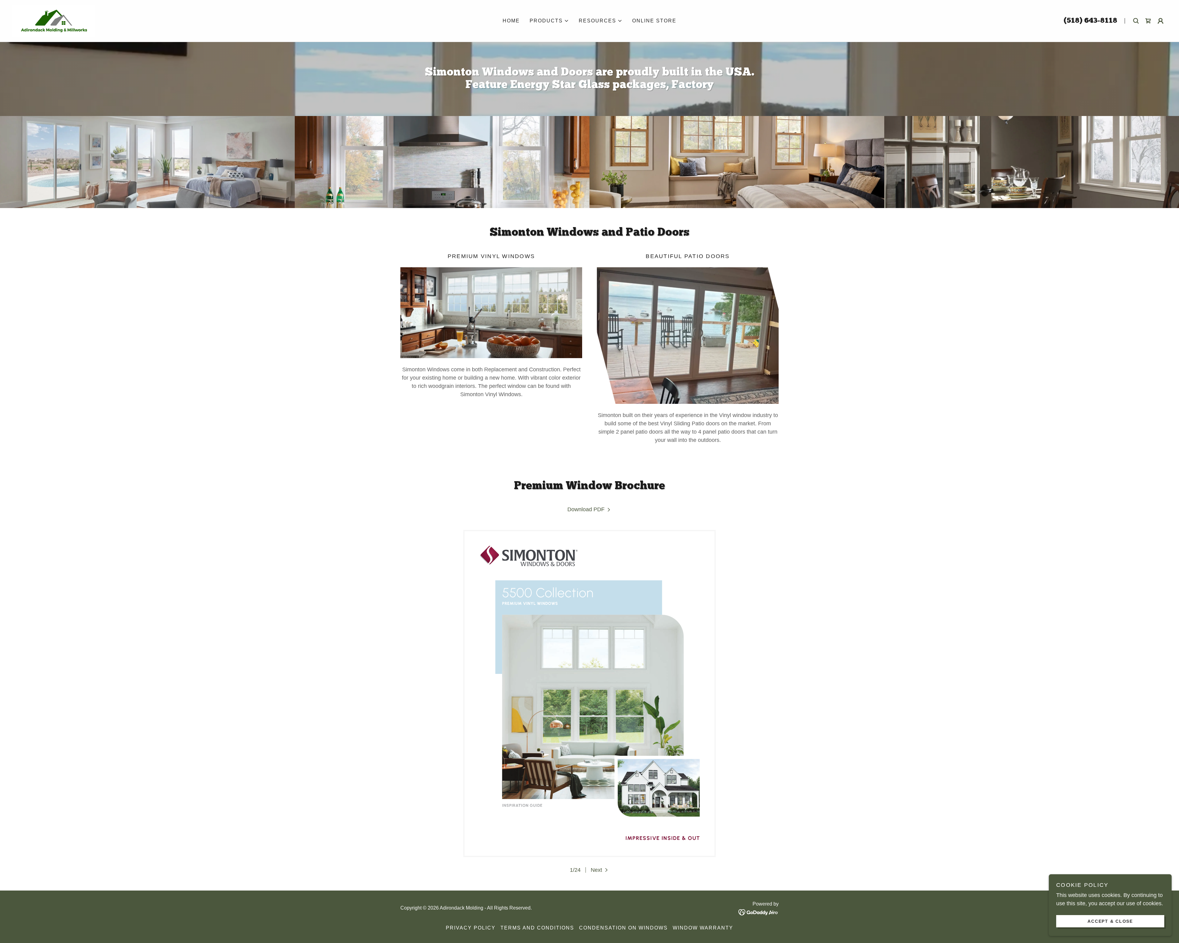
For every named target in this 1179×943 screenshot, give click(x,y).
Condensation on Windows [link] (623, 927)
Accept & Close (1110, 920)
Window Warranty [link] (703, 927)
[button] (549, 21)
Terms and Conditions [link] (537, 927)
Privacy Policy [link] (471, 927)
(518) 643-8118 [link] (1090, 21)
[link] (53, 20)
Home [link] (511, 20)
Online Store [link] (654, 20)
